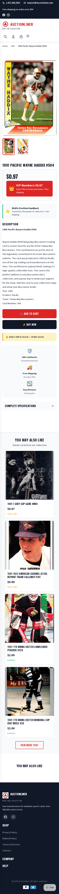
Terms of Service (11, 844)
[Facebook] (3, 15)
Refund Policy (9, 838)
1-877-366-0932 (13, 2)
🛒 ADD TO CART (29, 313)
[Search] (5, 37)
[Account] (13, 37)
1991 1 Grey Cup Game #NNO (22, 504)
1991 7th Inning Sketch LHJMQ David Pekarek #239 (27, 648)
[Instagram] (8, 15)
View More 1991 (29, 745)
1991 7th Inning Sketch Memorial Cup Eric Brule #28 (28, 721)
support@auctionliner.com (40, 2)
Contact (6, 850)
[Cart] (21, 37)
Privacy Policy (9, 832)
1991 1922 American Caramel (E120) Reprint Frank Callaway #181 (27, 575)
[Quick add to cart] (49, 496)
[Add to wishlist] (42, 496)
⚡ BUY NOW (29, 324)
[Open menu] (28, 36)
